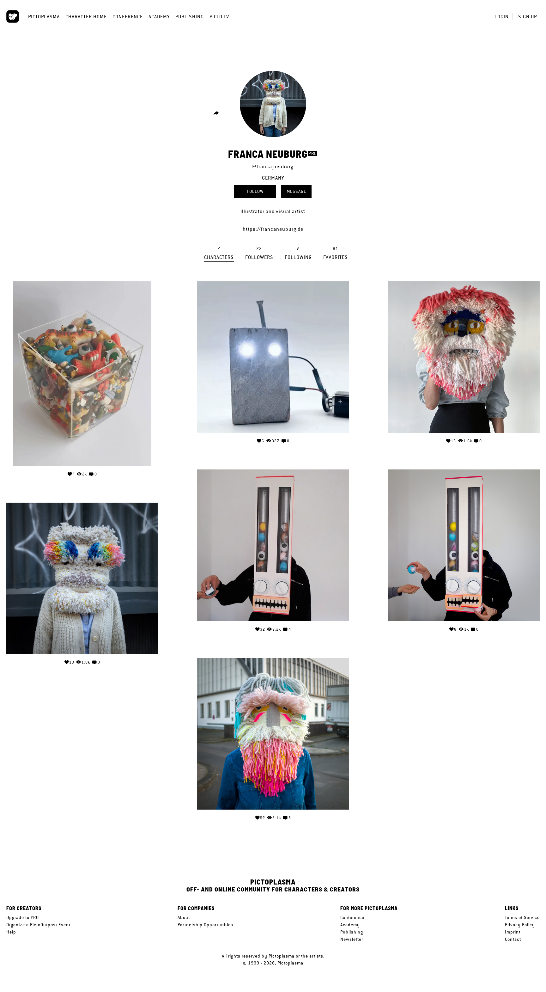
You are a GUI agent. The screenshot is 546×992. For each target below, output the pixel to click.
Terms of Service (522, 917)
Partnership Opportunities (205, 925)
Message (296, 191)
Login (501, 16)
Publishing (189, 16)
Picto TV (219, 16)
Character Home (86, 16)
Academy (159, 16)
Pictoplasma (44, 16)
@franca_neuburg (273, 166)
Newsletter (351, 939)
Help (11, 932)
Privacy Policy (520, 925)
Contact (513, 939)
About (184, 917)
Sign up (527, 16)
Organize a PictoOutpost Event (38, 925)
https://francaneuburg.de (273, 229)
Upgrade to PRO (22, 917)
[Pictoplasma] (12, 16)
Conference (127, 16)
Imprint (512, 932)
